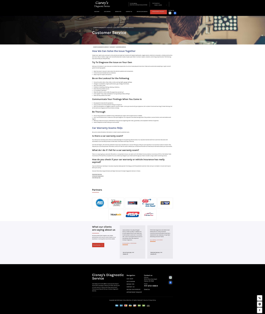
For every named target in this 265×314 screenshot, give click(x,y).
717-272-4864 (133, 3)
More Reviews (97, 245)
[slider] (125, 244)
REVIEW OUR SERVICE (142, 11)
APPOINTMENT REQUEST (158, 11)
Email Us (147, 289)
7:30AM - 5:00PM (158, 5)
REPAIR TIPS (118, 11)
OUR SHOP (96, 11)
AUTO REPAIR (107, 11)
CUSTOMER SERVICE (127, 27)
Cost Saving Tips (96, 177)
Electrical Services (155, 252)
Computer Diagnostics (98, 176)
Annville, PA (153, 254)
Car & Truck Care (127, 252)
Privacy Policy (152, 300)
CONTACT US (129, 11)
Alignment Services (97, 174)
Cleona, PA (125, 254)
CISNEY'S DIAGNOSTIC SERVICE (102, 27)
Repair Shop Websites (125, 300)
